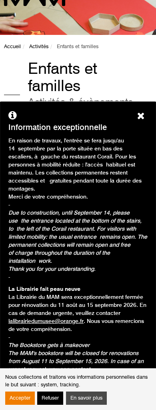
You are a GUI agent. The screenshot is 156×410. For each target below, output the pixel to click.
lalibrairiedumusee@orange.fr (46, 321)
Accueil (12, 46)
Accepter (20, 398)
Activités (38, 46)
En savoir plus (86, 398)
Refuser (50, 398)
